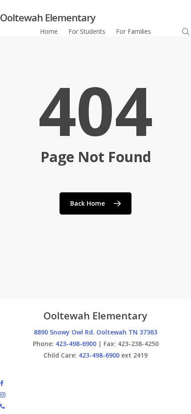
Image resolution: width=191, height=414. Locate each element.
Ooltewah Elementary (48, 17)
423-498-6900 (76, 343)
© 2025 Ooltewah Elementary (42, 371)
